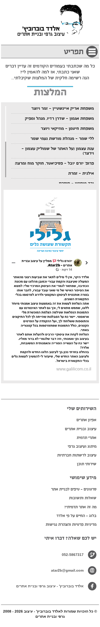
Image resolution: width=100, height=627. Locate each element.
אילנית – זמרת (81, 173)
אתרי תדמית (86, 437)
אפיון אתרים (86, 420)
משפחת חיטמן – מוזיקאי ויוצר (67, 128)
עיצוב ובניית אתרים (80, 429)
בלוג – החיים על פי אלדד (76, 515)
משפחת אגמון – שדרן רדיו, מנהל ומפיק (59, 118)
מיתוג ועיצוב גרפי (82, 446)
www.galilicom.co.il (73, 369)
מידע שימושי (83, 477)
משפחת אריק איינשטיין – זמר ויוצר (62, 108)
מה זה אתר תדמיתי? (80, 507)
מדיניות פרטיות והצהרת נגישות (71, 524)
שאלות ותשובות (82, 498)
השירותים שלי (81, 408)
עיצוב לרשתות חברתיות (76, 455)
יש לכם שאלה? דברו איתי (70, 538)
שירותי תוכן (86, 464)
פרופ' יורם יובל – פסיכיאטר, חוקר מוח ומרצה (54, 163)
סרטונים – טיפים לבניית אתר (73, 489)
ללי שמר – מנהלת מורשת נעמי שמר (62, 138)
